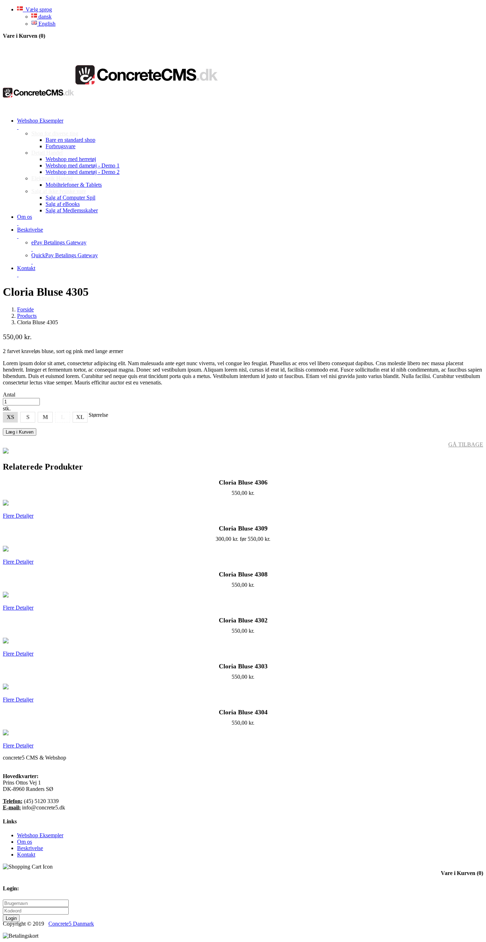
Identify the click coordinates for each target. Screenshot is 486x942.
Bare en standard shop (70, 140)
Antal (9, 395)
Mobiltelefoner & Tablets (74, 185)
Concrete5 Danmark (71, 924)
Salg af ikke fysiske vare (58, 191)
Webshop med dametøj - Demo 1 (83, 165)
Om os (24, 842)
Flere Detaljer (18, 516)
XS (10, 417)
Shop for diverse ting (54, 133)
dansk (44, 17)
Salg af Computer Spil (70, 198)
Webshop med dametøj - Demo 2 (83, 172)
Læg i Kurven (19, 432)
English (46, 24)
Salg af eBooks (63, 204)
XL (80, 417)
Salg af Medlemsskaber (72, 210)
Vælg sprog (37, 9)
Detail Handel (47, 153)
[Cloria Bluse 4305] (6, 452)
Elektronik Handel (52, 178)
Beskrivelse (30, 848)
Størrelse (98, 415)
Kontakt (26, 855)
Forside (25, 309)
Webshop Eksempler (40, 835)
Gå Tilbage (465, 444)
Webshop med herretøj (71, 159)
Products (27, 316)
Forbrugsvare (60, 146)
